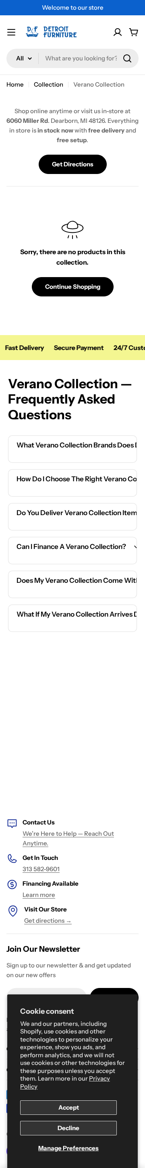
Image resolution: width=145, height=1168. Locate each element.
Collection (48, 84)
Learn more (39, 895)
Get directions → (48, 920)
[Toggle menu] (11, 32)
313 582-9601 (41, 869)
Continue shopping (72, 286)
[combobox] (72, 58)
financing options (79, 563)
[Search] (127, 58)
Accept (68, 1107)
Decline (68, 1128)
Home (15, 84)
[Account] (117, 32)
